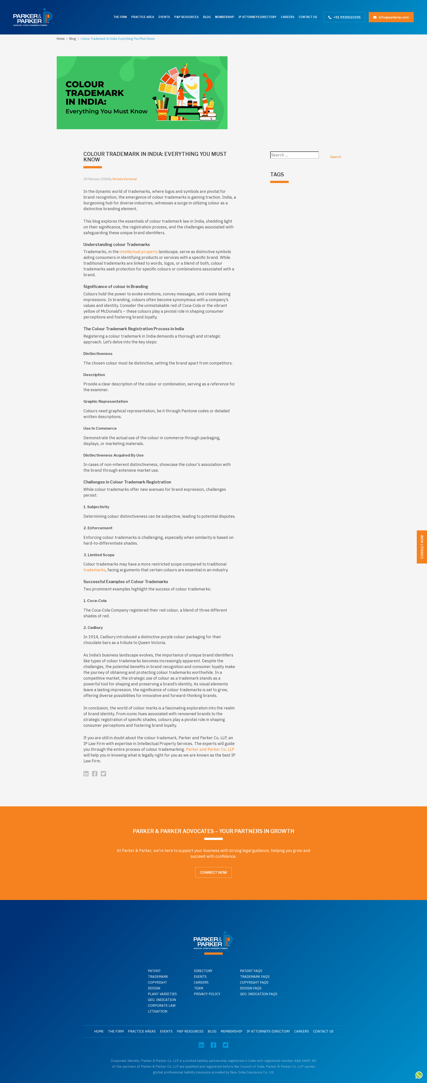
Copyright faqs (254, 982)
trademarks (94, 569)
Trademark (158, 976)
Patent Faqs (251, 971)
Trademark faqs (255, 976)
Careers (287, 17)
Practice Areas (142, 1031)
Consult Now (422, 547)
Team (198, 988)
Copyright (157, 982)
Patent (154, 971)
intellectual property (139, 251)
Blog (207, 17)
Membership (224, 17)
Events (164, 17)
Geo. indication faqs (258, 994)
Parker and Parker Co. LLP (210, 749)
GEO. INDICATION (162, 1000)
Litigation (157, 1011)
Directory (203, 971)
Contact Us (308, 17)
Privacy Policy (207, 994)
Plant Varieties (162, 994)
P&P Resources (186, 17)
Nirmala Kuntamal (125, 179)
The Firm (120, 17)
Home (61, 39)
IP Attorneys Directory (257, 17)
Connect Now (213, 872)
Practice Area (142, 17)
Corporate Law (161, 1005)
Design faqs (251, 988)
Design (154, 988)
